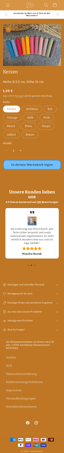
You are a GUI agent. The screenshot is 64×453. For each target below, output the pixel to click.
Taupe (46, 126)
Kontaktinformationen (21, 406)
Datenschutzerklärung (21, 374)
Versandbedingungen (21, 398)
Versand (19, 96)
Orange (12, 117)
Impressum (14, 390)
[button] (7, 5)
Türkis (11, 109)
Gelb (30, 117)
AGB (9, 365)
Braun (30, 134)
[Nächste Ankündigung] (58, 14)
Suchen (11, 357)
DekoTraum (36, 451)
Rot (50, 109)
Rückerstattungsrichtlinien (24, 382)
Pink (46, 117)
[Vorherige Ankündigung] (6, 14)
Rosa (28, 126)
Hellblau (32, 109)
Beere (11, 126)
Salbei (11, 134)
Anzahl (7, 143)
